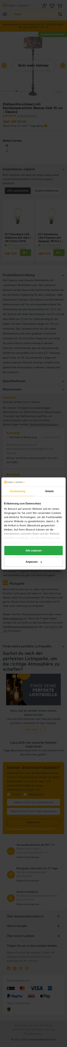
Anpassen (32, 561)
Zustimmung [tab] (17, 491)
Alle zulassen (34, 550)
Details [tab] (49, 491)
